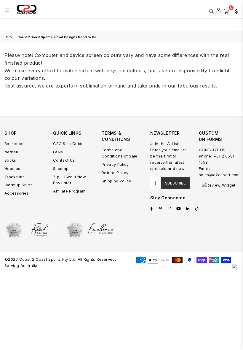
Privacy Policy (115, 164)
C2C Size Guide (68, 143)
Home (8, 37)
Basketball (14, 143)
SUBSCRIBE (175, 183)
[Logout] (218, 10)
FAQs (58, 151)
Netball (11, 151)
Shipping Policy (116, 181)
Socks (10, 160)
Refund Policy (115, 172)
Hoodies (12, 168)
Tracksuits (14, 176)
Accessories (16, 193)
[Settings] (235, 10)
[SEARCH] (211, 10)
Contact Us (64, 160)
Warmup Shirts (18, 184)
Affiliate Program (69, 191)
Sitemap (60, 168)
